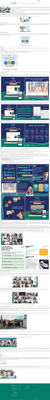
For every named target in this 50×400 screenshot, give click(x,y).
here (11, 153)
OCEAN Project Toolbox (8, 52)
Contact (37, 3)
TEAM (19, 387)
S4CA (44, 75)
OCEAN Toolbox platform (34, 9)
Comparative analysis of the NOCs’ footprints (38, 74)
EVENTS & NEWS (20, 388)
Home (20, 3)
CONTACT (19, 390)
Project (23, 3)
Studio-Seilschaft (23, 399)
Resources (33, 3)
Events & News (29, 3)
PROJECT (19, 386)
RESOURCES (19, 389)
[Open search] (36, 0)
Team (25, 3)
